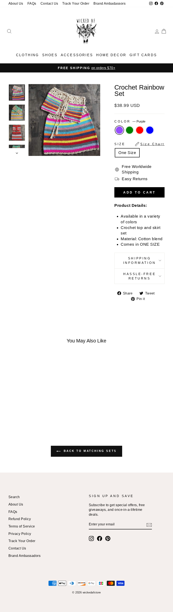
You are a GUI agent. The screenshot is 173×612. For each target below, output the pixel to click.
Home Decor (111, 55)
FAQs (31, 3)
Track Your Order (75, 3)
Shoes (50, 55)
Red (139, 130)
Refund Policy (19, 519)
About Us (15, 3)
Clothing (27, 55)
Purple (119, 130)
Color (129, 121)
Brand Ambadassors (109, 3)
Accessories (77, 55)
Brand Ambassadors (24, 555)
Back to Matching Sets (89, 451)
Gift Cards (143, 55)
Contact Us (49, 3)
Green (129, 130)
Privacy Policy (19, 534)
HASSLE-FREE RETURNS (139, 276)
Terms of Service (21, 526)
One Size (127, 152)
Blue (150, 130)
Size (139, 144)
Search (14, 497)
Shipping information (139, 260)
